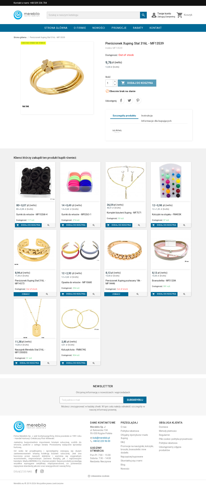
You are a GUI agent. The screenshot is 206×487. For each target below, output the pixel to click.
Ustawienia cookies (100, 476)
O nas (123, 427)
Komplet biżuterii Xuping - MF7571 (124, 212)
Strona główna (55, 27)
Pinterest (138, 100)
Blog (123, 464)
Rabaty (138, 27)
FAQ (123, 442)
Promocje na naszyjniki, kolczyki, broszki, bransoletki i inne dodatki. (137, 449)
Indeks (108, 48)
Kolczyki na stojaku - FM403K (166, 214)
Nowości (98, 27)
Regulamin (164, 435)
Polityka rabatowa (130, 431)
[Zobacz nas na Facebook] (36, 471)
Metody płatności (168, 431)
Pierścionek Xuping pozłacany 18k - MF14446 (123, 282)
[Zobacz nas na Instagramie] (42, 471)
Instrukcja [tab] (147, 115)
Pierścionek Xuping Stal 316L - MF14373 (30, 282)
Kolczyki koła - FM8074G (73, 349)
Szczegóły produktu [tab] (124, 115)
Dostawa (163, 427)
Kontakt (156, 27)
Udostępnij (121, 100)
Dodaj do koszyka (137, 83)
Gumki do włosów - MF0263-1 (76, 214)
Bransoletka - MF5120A (164, 280)
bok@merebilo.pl (101, 438)
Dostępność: (111, 55)
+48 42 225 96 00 (101, 441)
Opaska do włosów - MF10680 (76, 282)
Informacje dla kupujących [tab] (156, 121)
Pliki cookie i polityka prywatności (175, 439)
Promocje (119, 27)
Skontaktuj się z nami (131, 460)
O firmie (80, 27)
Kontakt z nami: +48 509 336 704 (30, 3)
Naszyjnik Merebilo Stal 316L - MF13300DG (30, 351)
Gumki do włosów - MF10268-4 (31, 214)
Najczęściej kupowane (132, 456)
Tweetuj (129, 100)
